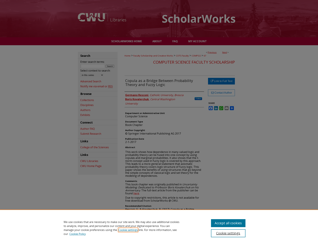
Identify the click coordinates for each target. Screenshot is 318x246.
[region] (159, 228)
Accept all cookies (228, 223)
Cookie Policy (77, 234)
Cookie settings (128, 230)
